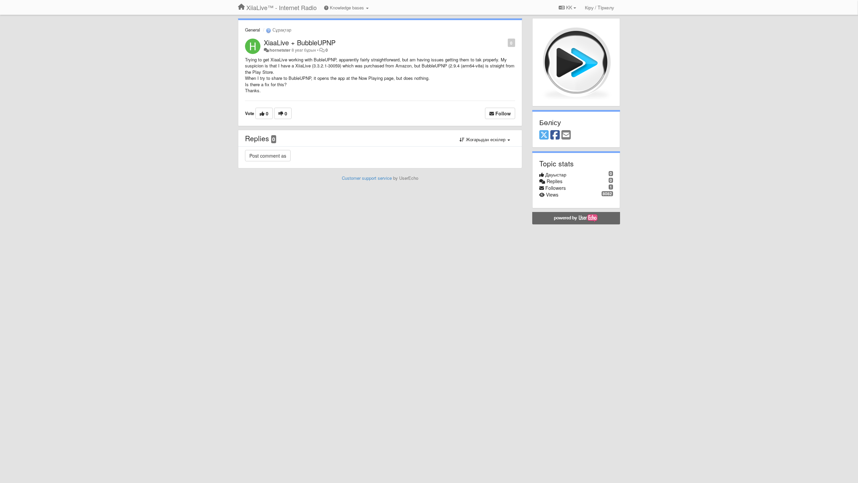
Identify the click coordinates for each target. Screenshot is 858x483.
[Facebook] (555, 135)
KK (569, 7)
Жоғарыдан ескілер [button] (486, 139)
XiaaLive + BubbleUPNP (299, 42)
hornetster (280, 50)
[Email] (566, 135)
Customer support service (367, 178)
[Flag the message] (504, 42)
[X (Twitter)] (544, 135)
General (252, 29)
